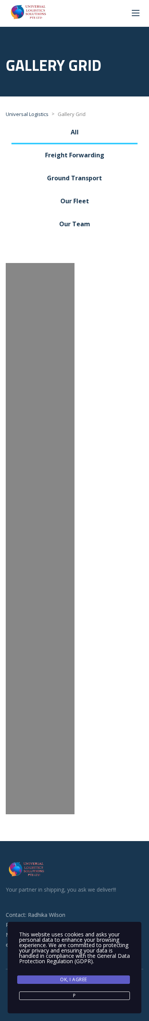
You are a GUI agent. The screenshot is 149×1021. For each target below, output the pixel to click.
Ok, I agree (73, 979)
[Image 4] (40, 653)
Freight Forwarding (74, 155)
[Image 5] (40, 608)
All (75, 132)
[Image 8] (40, 470)
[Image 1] (40, 791)
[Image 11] (40, 332)
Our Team (74, 224)
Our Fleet (74, 201)
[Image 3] (40, 699)
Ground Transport (74, 178)
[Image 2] (40, 745)
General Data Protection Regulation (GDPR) (74, 958)
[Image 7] (40, 516)
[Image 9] (40, 424)
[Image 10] (40, 378)
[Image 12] (40, 286)
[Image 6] (40, 562)
